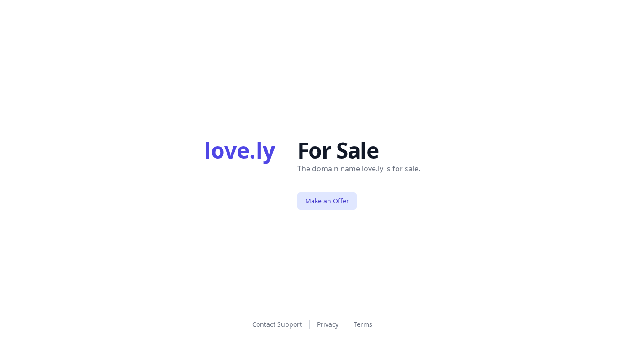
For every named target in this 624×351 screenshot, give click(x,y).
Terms (363, 324)
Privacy (327, 324)
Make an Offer (327, 201)
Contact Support (277, 324)
